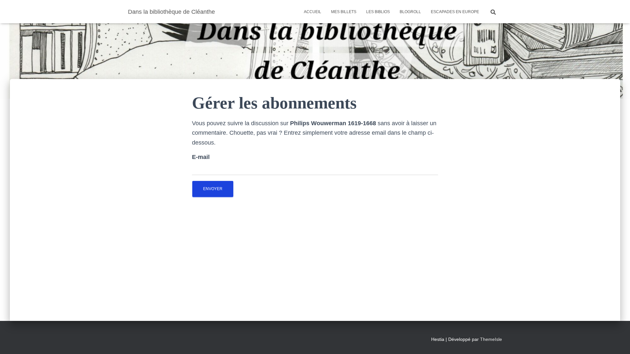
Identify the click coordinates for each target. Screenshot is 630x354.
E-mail (201, 157)
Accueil (312, 12)
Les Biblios (378, 12)
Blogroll (410, 12)
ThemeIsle (491, 339)
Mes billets (343, 12)
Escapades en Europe (455, 12)
